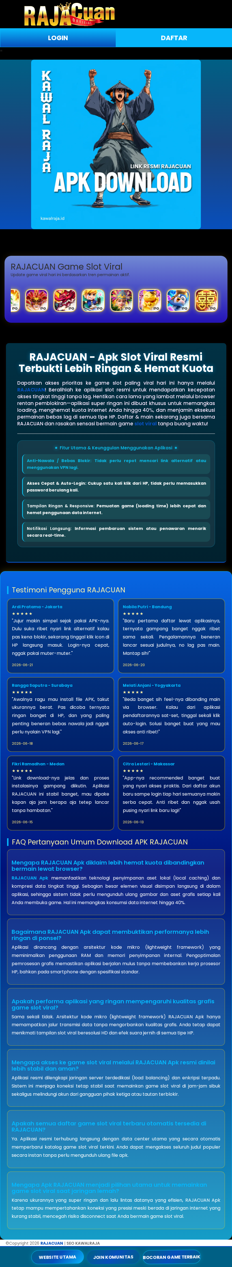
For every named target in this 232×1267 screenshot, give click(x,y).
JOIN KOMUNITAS (113, 1257)
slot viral (145, 423)
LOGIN (58, 37)
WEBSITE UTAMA (57, 1257)
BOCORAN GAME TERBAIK (171, 1257)
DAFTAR (174, 37)
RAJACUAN (31, 389)
